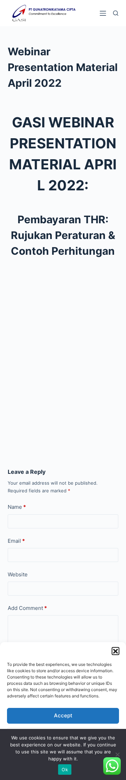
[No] (117, 754)
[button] (115, 650)
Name (17, 507)
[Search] (115, 13)
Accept (63, 715)
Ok (65, 769)
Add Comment (27, 608)
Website (18, 574)
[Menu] (103, 13)
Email (16, 540)
